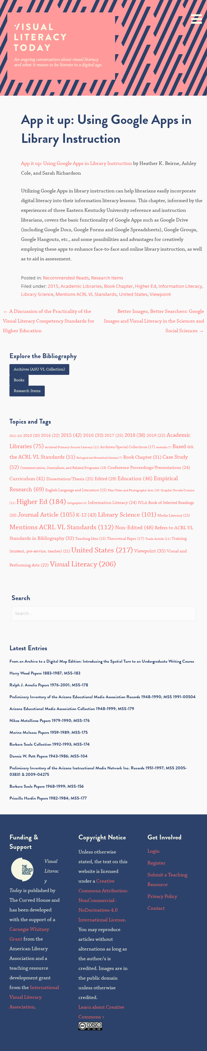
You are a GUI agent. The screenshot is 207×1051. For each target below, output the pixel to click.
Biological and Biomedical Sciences (99, 458)
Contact (156, 908)
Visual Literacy (83, 564)
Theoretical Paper (125, 538)
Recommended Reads (66, 278)
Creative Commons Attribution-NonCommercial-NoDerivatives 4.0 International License (103, 900)
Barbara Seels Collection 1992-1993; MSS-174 (49, 744)
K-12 (86, 515)
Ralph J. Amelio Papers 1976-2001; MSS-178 (48, 685)
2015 (53, 286)
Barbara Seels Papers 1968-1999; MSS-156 (46, 786)
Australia (163, 447)
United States (133, 294)
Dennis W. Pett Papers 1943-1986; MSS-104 (48, 756)
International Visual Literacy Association (34, 997)
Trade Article (158, 539)
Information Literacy (180, 286)
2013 (31, 435)
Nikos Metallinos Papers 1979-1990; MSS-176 (49, 720)
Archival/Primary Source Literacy (72, 447)
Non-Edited (134, 527)
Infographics (77, 503)
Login (153, 851)
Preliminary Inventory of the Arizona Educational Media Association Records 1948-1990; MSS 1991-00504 (102, 697)
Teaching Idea (90, 538)
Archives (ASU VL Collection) (39, 369)
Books (19, 380)
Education (135, 478)
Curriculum (27, 478)
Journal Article (46, 514)
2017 (114, 435)
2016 (93, 435)
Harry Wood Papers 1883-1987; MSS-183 (44, 673)
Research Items (107, 278)
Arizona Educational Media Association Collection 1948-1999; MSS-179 (71, 709)
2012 (15, 436)
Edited (105, 479)
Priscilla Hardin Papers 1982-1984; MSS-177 (48, 798)
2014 (50, 435)
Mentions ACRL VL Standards (86, 294)
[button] (198, 13)
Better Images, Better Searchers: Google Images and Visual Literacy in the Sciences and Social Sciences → (154, 321)
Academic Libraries (81, 286)
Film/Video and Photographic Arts (134, 490)
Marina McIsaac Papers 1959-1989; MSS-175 (48, 732)
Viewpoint (160, 294)
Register (156, 863)
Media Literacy (173, 515)
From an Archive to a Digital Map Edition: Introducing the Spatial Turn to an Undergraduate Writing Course (101, 661)
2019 (156, 435)
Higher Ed (145, 286)
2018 (135, 435)
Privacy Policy (162, 896)
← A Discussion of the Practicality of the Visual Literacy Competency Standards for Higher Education (48, 321)
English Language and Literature (76, 490)
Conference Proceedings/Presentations (149, 468)
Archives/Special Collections (127, 447)
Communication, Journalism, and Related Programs (63, 467)
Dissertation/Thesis (70, 479)
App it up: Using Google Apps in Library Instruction (76, 163)
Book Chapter (118, 286)
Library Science (37, 294)
